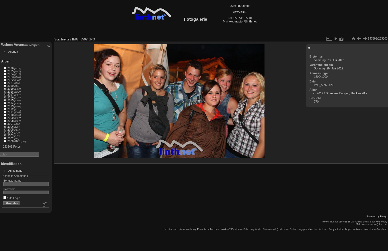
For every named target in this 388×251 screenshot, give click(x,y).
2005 (10, 129)
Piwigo (383, 216)
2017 (10, 94)
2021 (10, 82)
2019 (10, 88)
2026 (10, 68)
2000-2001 (14, 141)
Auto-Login (13, 198)
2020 (10, 85)
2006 (10, 126)
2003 (10, 135)
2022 (10, 79)
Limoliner (224, 229)
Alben (5, 61)
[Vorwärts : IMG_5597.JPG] (365, 39)
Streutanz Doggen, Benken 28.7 (346, 93)
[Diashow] (336, 39)
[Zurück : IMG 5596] (359, 39)
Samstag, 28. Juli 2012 (329, 60)
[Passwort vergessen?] (44, 204)
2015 (10, 100)
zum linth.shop (239, 5)
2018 (10, 91)
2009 (10, 117)
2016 (10, 97)
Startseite (61, 39)
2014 (10, 103)
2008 (10, 120)
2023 (10, 77)
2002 (10, 138)
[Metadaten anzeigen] (341, 39)
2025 (10, 71)
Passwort (9, 189)
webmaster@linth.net (243, 21)
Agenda (13, 51)
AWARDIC (240, 12)
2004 (10, 132)
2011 (10, 112)
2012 (10, 109)
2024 (10, 74)
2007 (10, 123)
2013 (10, 106)
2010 (10, 114)
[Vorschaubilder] (353, 39)
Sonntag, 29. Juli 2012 (328, 68)
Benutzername (12, 180)
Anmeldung (15, 170)
